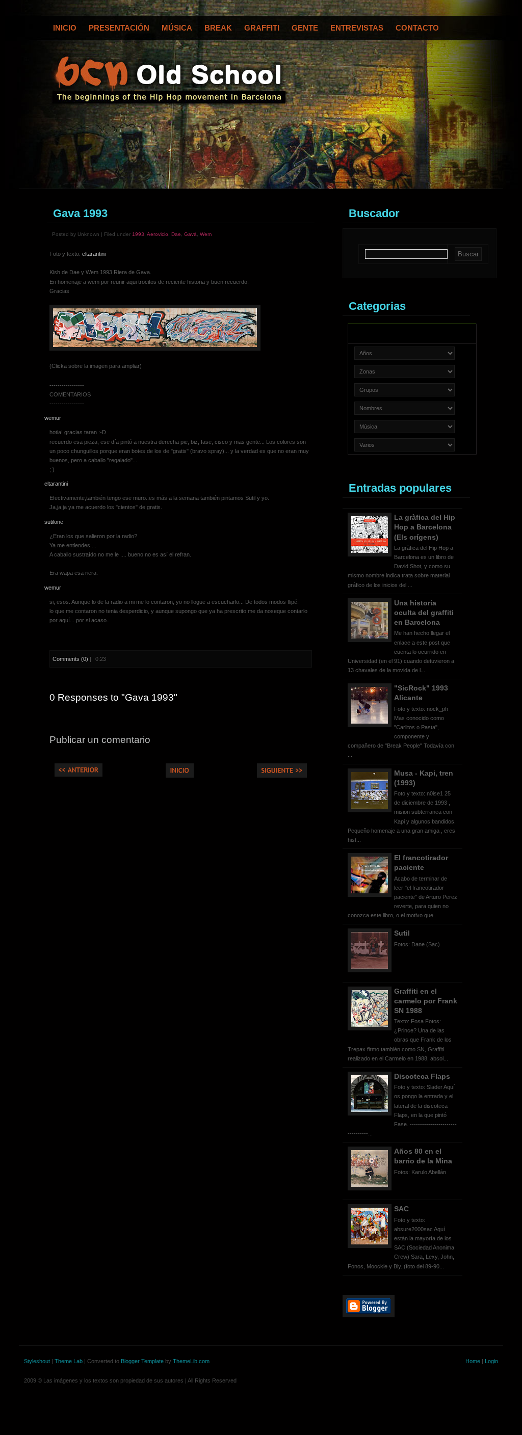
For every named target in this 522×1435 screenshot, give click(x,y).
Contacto (417, 27)
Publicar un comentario (99, 739)
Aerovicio (157, 234)
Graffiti (261, 27)
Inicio (64, 27)
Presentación (119, 27)
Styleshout (37, 1361)
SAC (401, 1209)
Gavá (190, 234)
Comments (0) (70, 659)
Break (218, 27)
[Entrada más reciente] (78, 775)
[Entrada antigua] (282, 776)
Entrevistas (356, 27)
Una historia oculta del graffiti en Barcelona (424, 612)
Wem (206, 234)
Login (491, 1361)
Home (472, 1361)
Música (177, 27)
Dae (176, 234)
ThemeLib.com (191, 1361)
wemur (52, 418)
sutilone (53, 522)
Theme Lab (69, 1361)
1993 (138, 234)
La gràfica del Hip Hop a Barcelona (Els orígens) (424, 527)
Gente (305, 27)
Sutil (402, 933)
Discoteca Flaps (422, 1076)
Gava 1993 (80, 213)
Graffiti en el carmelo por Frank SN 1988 (425, 1001)
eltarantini (94, 254)
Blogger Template (142, 1361)
